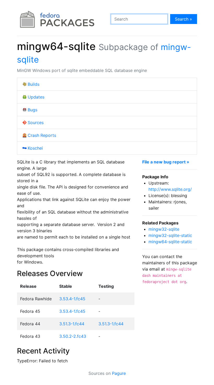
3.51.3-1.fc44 (71, 323)
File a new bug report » (165, 161)
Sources (36, 122)
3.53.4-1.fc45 (72, 298)
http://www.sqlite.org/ (170, 189)
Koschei (35, 148)
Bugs (32, 109)
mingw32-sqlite (163, 229)
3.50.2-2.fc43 (72, 336)
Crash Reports (42, 135)
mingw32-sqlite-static (170, 235)
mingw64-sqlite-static (170, 241)
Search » (183, 19)
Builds (33, 84)
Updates (36, 97)
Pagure (119, 373)
